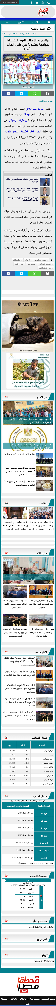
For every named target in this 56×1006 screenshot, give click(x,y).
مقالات (43, 502)
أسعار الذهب (40, 795)
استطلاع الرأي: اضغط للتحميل (41, 927)
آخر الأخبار (42, 396)
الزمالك (26, 114)
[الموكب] (28, 326)
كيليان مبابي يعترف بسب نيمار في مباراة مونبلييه (22, 180)
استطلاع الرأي (39, 920)
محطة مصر (31, 264)
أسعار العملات (39, 737)
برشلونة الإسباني (17, 120)
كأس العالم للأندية (31, 131)
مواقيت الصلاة (38, 875)
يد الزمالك (16, 260)
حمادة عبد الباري (35, 109)
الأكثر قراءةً (41, 651)
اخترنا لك (42, 552)
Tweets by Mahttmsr (43, 961)
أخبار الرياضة (38, 28)
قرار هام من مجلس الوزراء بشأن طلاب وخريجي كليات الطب (22, 198)
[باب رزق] (28, 371)
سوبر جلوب (11, 131)
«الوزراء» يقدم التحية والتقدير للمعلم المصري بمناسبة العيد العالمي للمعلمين (22, 189)
